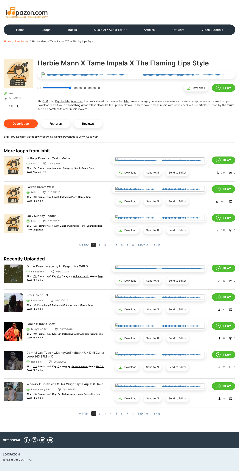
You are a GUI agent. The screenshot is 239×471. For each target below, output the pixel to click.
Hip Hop (98, 225)
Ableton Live (39, 172)
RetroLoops (37, 300)
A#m (59, 168)
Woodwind (77, 101)
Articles (149, 30)
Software (178, 30)
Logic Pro (38, 229)
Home (20, 30)
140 (35, 197)
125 (34, 305)
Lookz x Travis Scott (41, 324)
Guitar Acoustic (81, 276)
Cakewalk (92, 136)
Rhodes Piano (78, 225)
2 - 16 (157, 245)
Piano (74, 197)
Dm (59, 394)
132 (35, 225)
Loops (46, 30)
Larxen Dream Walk (40, 187)
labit (10, 93)
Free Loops (21, 41)
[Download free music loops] (27, 12)
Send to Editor (177, 172)
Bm (24, 136)
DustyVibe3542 (39, 329)
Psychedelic (62, 101)
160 (35, 276)
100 (45, 101)
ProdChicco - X (37, 295)
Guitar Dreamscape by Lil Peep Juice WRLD (57, 266)
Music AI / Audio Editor (110, 30)
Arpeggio (78, 394)
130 (35, 394)
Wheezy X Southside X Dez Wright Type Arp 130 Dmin (65, 384)
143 (35, 366)
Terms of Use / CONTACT (17, 459)
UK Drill (100, 366)
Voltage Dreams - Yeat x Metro (48, 158)
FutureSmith (37, 271)
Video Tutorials (212, 30)
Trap (91, 168)
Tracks (72, 30)
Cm (59, 276)
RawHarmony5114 (40, 389)
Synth (77, 168)
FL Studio (38, 200)
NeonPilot (36, 361)
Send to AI (152, 172)
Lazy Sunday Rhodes (41, 216)
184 (35, 168)
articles (203, 105)
